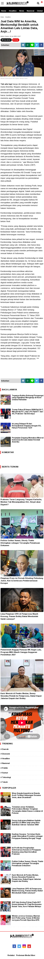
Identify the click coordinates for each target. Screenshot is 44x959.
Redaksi (11, 955)
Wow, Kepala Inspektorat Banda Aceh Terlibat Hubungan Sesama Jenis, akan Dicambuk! (26, 795)
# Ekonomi (5, 754)
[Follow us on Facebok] (14, 946)
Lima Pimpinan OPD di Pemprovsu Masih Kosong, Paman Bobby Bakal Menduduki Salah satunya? (19, 616)
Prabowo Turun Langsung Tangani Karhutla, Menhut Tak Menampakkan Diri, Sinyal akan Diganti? (21, 502)
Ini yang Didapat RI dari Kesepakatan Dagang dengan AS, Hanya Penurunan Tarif (26, 426)
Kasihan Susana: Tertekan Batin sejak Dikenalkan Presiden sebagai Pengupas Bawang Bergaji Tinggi (27, 836)
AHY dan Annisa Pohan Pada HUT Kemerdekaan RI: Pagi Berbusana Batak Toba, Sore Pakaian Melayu (26, 904)
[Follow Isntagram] (24, 946)
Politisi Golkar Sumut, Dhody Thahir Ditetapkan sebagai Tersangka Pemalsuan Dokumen (20, 543)
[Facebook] (41, 45)
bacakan (7, 40)
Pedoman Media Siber (25, 955)
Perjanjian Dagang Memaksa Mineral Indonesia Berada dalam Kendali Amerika (27, 440)
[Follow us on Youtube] (29, 946)
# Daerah (5, 749)
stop (16, 40)
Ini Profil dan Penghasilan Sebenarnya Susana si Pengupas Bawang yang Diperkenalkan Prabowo (26, 851)
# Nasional (5, 763)
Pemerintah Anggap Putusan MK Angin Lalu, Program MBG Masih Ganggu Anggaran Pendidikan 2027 (21, 652)
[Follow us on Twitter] (19, 946)
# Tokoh (4, 782)
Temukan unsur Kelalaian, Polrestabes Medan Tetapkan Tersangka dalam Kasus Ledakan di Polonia (27, 810)
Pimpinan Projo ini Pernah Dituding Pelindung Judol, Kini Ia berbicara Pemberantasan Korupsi (22, 580)
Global (40, 11)
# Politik (4, 768)
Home (3, 11)
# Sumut (4, 773)
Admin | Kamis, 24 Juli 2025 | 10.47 (11, 36)
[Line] (32, 45)
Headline (13, 11)
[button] (42, 1)
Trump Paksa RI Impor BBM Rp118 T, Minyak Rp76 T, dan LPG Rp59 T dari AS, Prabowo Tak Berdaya (27, 412)
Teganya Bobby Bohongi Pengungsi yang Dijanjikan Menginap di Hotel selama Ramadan (27, 398)
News (21, 11)
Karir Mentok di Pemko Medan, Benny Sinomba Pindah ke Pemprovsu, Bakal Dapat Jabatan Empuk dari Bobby (21, 695)
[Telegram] (23, 45)
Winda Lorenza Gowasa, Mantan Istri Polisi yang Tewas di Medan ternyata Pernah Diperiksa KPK (26, 918)
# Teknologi (6, 777)
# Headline (5, 759)
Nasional (30, 11)
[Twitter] (36, 45)
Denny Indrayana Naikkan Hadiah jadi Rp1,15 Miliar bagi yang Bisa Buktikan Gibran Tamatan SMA (26, 823)
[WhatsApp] (27, 45)
